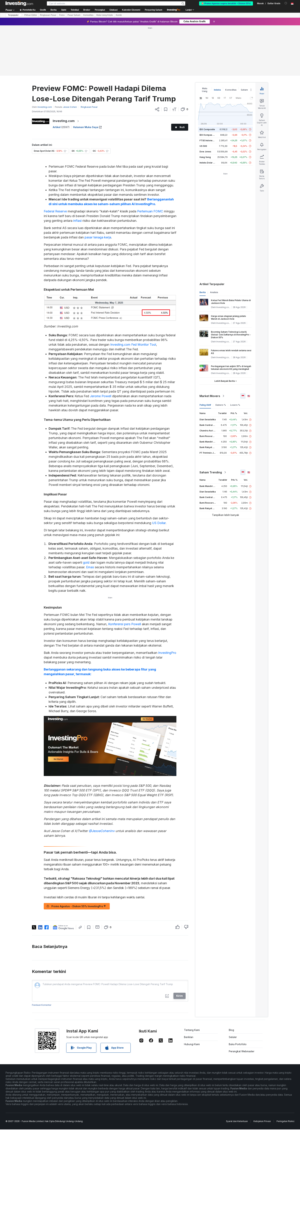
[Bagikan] (157, 109)
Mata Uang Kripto (104, 15)
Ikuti (182, 127)
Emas (90, 567)
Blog (231, 1029)
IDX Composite (207, 129)
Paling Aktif (205, 405)
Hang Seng (205, 157)
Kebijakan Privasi (262, 1121)
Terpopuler (13, 15)
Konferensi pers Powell (124, 624)
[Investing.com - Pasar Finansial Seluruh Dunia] (19, 3)
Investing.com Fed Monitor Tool (133, 344)
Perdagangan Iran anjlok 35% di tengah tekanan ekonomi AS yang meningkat (231, 367)
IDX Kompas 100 (207, 135)
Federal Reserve (55, 211)
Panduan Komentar (41, 1005)
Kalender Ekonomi (131, 10)
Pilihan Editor (30, 15)
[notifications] (286, 3)
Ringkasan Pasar (48, 15)
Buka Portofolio (238, 1044)
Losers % (235, 405)
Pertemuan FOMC (150, 211)
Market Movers (209, 396)
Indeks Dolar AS (207, 162)
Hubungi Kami (192, 1044)
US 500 (203, 146)
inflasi (77, 220)
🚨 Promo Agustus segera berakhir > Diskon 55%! (226, 3)
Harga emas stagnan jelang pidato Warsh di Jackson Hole (228, 317)
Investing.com (64, 121)
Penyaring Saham (153, 10)
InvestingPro (167, 653)
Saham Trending (210, 472)
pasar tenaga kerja (98, 237)
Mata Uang (204, 89)
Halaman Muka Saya (85, 127)
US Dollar (159, 523)
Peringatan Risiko (285, 1121)
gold (86, 562)
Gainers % (220, 405)
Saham (244, 89)
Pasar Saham (74, 15)
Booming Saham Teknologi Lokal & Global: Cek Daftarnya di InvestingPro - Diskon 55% (231, 335)
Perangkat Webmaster (241, 1051)
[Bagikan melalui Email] (97, 927)
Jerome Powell (100, 396)
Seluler (233, 1037)
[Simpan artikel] (166, 109)
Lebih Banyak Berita (224, 381)
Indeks (217, 89)
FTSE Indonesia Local (210, 140)
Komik (119, 15)
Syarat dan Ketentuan (237, 1121)
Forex (62, 15)
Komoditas (88, 15)
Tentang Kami (192, 1029)
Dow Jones (205, 151)
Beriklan (188, 1037)
